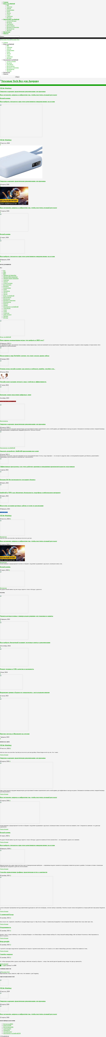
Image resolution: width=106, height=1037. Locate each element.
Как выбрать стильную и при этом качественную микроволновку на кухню (27, 101)
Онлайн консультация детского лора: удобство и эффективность (23, 382)
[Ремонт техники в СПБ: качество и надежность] (14, 666)
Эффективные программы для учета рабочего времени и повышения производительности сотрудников (37, 466)
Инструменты (10, 25)
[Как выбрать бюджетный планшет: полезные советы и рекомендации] (14, 639)
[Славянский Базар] (26, 919)
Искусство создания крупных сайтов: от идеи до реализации (21, 506)
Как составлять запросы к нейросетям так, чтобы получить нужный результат (28, 95)
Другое (9, 13)
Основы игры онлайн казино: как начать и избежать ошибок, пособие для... (27, 369)
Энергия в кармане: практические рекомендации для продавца (23, 91)
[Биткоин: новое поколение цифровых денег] (4, 391)
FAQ (4, 272)
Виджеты (9, 22)
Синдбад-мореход (6, 954)
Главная (5, 2)
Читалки (9, 30)
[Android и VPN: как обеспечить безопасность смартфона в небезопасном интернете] (4, 489)
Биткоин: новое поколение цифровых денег (15, 395)
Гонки (8, 11)
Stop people (4, 941)
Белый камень (5, 98)
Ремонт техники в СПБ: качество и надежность (17, 669)
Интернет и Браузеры (13, 27)
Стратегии (10, 16)
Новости (5, 33)
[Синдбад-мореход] (26, 959)
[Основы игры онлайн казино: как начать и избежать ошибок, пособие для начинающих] (4, 365)
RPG (8, 5)
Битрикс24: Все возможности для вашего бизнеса (17, 480)
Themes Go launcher (9, 275)
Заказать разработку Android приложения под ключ (19, 451)
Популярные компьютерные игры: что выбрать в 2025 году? (22, 340)
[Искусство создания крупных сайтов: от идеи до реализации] (4, 502)
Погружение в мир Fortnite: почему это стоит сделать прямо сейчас (24, 356)
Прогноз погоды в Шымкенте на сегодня (14, 734)
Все (4, 270)
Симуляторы (6, 308)
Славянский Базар (7, 914)
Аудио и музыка (11, 21)
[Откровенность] (26, 932)
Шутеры (9, 18)
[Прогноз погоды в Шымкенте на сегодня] (14, 730)
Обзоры (5, 305)
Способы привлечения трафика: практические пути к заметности (23, 872)
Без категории (7, 285)
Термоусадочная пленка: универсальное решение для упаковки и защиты (26, 616)
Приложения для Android (11, 19)
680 (4, 965)
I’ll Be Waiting (5, 88)
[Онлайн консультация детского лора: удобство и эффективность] (4, 378)
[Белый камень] (14, 231)
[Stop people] (26, 946)
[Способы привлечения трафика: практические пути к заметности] (26, 905)
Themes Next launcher (10, 277)
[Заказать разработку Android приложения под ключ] (12, 446)
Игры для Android (9, 3)
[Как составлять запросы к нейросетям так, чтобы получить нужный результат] (14, 204)
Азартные (9, 7)
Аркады (9, 8)
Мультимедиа (10, 29)
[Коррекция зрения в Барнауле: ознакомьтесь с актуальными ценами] (11, 689)
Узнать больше (4, 754)
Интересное (6, 32)
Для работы (10, 24)
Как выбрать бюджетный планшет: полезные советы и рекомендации (25, 642)
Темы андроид (7, 314)
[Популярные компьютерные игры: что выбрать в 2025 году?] (12, 335)
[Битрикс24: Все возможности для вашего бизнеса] (4, 476)
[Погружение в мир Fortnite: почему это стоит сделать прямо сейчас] (4, 352)
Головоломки (10, 10)
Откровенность (5, 927)
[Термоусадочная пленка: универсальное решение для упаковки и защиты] (14, 613)
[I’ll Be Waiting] (21, 136)
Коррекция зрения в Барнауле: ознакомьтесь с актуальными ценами (25, 692)
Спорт (8, 14)
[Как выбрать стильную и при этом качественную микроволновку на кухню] (12, 253)
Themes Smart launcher (11, 278)
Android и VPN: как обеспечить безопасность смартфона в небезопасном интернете (30, 492)
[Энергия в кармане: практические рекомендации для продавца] (21, 178)
